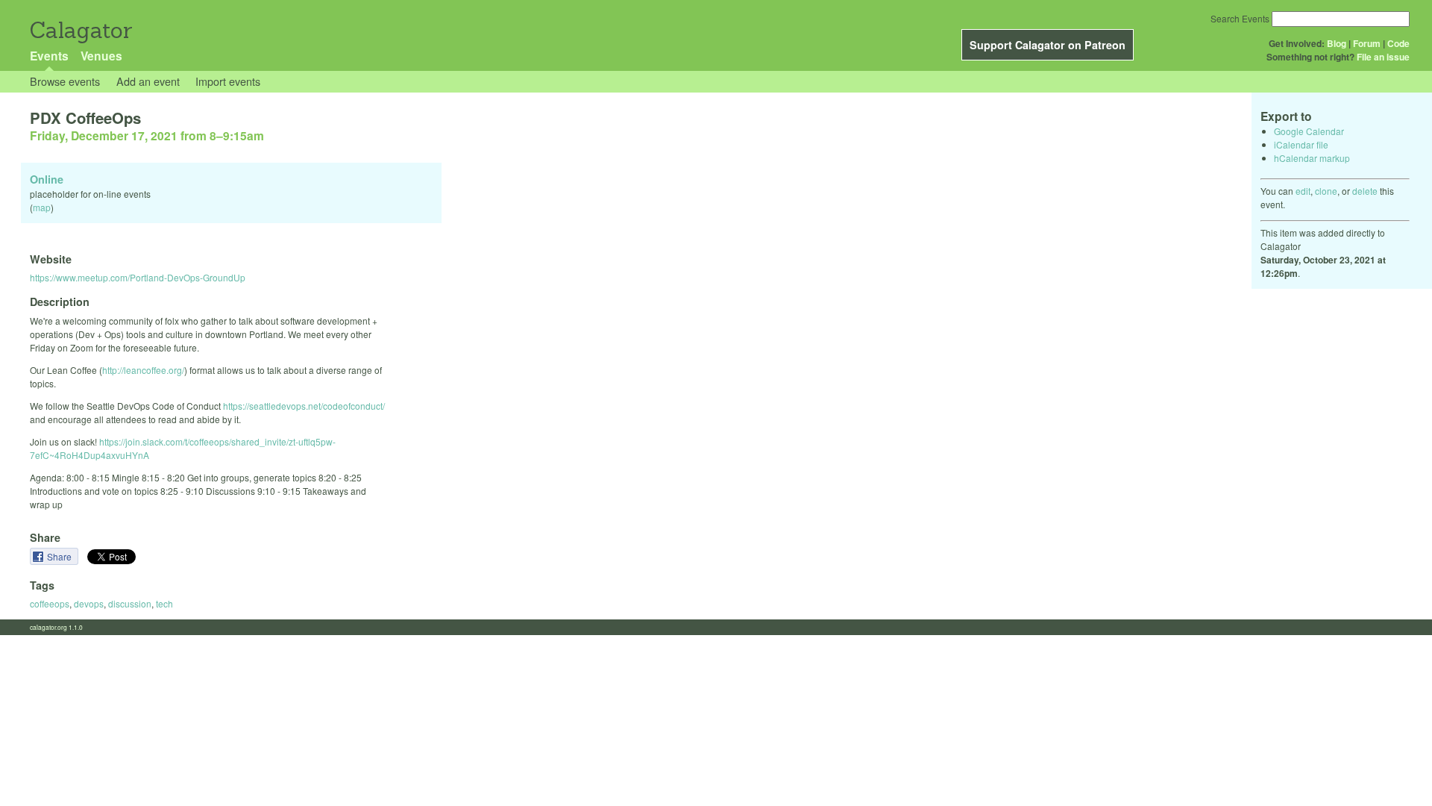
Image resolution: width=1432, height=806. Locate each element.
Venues (101, 55)
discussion (129, 603)
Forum (1367, 43)
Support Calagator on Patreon (1047, 44)
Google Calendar (1309, 131)
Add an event (148, 81)
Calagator (80, 30)
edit (1303, 190)
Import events (227, 81)
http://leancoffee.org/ (143, 369)
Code (1398, 43)
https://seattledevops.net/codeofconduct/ (304, 405)
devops (89, 603)
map (42, 207)
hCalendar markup (1312, 157)
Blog (1336, 43)
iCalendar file (1301, 144)
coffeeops (49, 603)
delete (1365, 190)
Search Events (1239, 18)
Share (60, 556)
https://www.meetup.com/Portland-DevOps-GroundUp (137, 277)
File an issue (1383, 56)
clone (1326, 190)
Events (49, 55)
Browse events (65, 81)
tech (164, 603)
